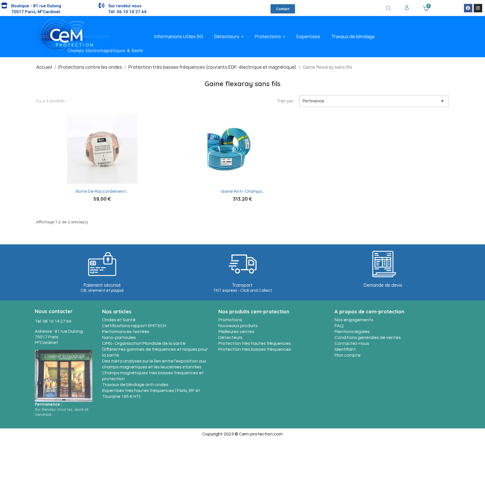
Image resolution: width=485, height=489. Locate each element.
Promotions (230, 320)
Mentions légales (352, 331)
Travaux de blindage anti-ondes (135, 384)
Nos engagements (354, 320)
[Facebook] (468, 8)
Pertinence (374, 101)
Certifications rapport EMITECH (134, 325)
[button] (283, 8)
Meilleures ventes (236, 331)
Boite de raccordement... (102, 191)
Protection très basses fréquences (254, 349)
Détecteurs (230, 337)
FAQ (339, 325)
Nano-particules (119, 337)
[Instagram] (478, 8)
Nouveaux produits (238, 325)
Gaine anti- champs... (242, 191)
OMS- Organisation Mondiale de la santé (144, 343)
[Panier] (425, 8)
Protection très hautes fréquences (254, 343)
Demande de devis (382, 285)
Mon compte (348, 355)
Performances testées (125, 331)
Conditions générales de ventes (368, 337)
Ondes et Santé (119, 320)
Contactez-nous (352, 343)
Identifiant (345, 349)
